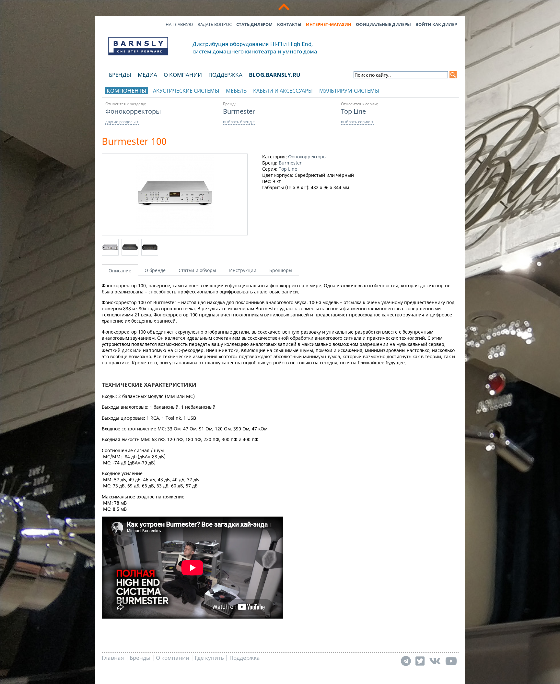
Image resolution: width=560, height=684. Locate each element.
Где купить (209, 657)
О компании (183, 74)
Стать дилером (254, 24)
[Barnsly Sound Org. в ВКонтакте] (434, 660)
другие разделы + (122, 121)
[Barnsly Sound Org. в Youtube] (451, 660)
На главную (179, 24)
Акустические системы (186, 90)
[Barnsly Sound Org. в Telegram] (406, 660)
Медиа (147, 74)
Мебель (236, 90)
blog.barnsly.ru (274, 74)
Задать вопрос (215, 24)
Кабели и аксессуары (283, 90)
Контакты (289, 24)
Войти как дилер (436, 24)
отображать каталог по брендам (415, 89)
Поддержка (225, 74)
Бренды (120, 74)
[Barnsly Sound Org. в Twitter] (420, 660)
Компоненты (126, 90)
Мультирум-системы (349, 90)
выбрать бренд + (239, 121)
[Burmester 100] (175, 231)
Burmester (239, 111)
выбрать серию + (357, 121)
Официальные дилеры (383, 24)
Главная (113, 657)
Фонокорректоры (133, 111)
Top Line (353, 111)
